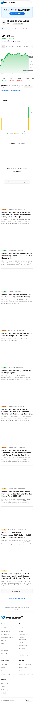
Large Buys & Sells (7, 637)
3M (13, 46)
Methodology (5, 674)
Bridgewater (23, 645)
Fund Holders (27, 29)
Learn (3, 671)
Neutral (17, 182)
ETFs (2, 644)
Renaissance (23, 634)
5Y (27, 46)
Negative (25, 182)
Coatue (21, 642)
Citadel (21, 631)
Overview (5, 29)
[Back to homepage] (8, 2)
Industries (4, 650)
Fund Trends (16, 29)
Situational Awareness (22, 638)
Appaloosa (22, 652)
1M (10, 46)
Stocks (3, 640)
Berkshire (22, 649)
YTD (20, 46)
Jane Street (22, 628)
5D (6, 46)
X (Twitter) (4, 690)
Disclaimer (22, 671)
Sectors (3, 647)
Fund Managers (6, 631)
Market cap (18, 23)
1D (3, 46)
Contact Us (4, 683)
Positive (8, 182)
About (3, 686)
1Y (24, 46)
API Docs (4, 664)
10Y (30, 46)
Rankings (4, 653)
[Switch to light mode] (29, 700)
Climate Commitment (26, 674)
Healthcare (5, 90)
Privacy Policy (23, 667)
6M (17, 46)
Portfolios (4, 628)
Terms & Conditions (25, 664)
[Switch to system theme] (26, 700)
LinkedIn (4, 693)
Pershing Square (24, 655)
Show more (28, 86)
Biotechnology (14, 90)
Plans (3, 667)
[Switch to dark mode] (31, 700)
